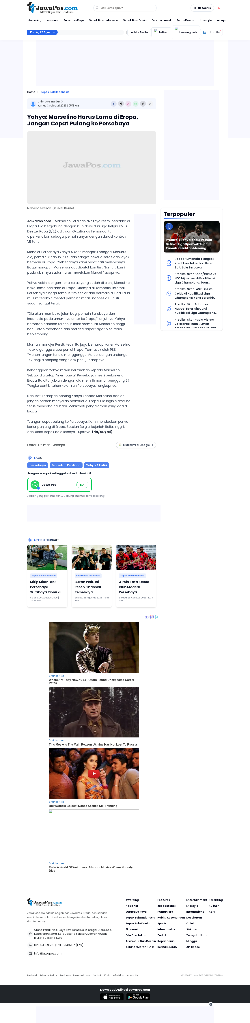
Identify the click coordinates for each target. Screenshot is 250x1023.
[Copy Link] (150, 104)
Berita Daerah (185, 20)
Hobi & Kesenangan (171, 917)
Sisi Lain (191, 929)
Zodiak (162, 935)
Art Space (193, 947)
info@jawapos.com (47, 953)
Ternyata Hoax (196, 935)
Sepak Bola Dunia (135, 20)
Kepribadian (166, 941)
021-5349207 (66, 945)
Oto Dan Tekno (136, 935)
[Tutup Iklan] (211, 1004)
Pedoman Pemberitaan (75, 975)
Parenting (216, 900)
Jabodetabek (166, 906)
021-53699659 (44, 945)
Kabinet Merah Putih (140, 947)
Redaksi (32, 975)
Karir (212, 912)
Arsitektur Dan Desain (141, 941)
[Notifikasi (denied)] (219, 8)
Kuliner (214, 906)
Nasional (52, 20)
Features (163, 900)
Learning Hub (188, 32)
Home (31, 92)
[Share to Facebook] (114, 104)
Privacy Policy (48, 975)
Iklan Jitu (214, 32)
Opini (190, 923)
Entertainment (161, 20)
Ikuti (82, 485)
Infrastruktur (166, 929)
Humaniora (165, 912)
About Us (132, 975)
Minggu (191, 941)
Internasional (195, 912)
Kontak (97, 975)
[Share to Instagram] (128, 104)
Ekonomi (132, 929)
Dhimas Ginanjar (49, 101)
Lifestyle (206, 20)
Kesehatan (194, 917)
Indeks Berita (139, 32)
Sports (162, 923)
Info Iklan (118, 975)
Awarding (34, 20)
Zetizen (163, 32)
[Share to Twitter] (121, 104)
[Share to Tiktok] (143, 104)
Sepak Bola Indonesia (103, 20)
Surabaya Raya (74, 20)
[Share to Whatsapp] (136, 104)
